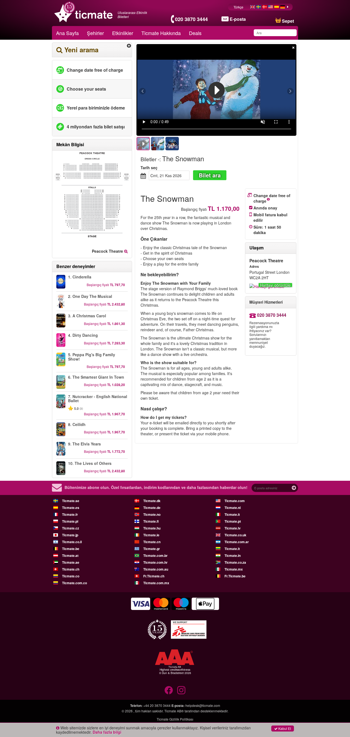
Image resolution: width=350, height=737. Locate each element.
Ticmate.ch (70, 569)
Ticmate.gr (151, 548)
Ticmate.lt (232, 548)
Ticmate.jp (70, 534)
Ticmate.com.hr (155, 562)
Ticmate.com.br (155, 555)
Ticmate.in (232, 555)
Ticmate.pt (232, 521)
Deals (195, 32)
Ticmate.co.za (235, 562)
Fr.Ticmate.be (235, 576)
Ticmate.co (70, 576)
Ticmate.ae (70, 562)
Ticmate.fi (151, 521)
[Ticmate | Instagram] (181, 690)
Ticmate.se (70, 500)
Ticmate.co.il (72, 541)
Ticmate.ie (151, 534)
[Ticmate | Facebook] (169, 690)
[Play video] (216, 90)
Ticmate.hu (152, 528)
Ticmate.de (152, 507)
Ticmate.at (70, 555)
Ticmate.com (234, 500)
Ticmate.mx (233, 569)
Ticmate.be (70, 548)
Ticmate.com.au (155, 569)
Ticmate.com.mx (156, 582)
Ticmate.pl (70, 521)
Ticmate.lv (232, 528)
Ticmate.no (152, 514)
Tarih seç (149, 167)
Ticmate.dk (152, 500)
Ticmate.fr (70, 514)
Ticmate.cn (152, 541)
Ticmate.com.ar (236, 541)
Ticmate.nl (232, 507)
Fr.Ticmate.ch (153, 576)
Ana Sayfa (67, 32)
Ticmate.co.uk (235, 534)
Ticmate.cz (70, 528)
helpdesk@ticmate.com (202, 705)
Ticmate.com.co (74, 582)
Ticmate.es (70, 507)
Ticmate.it (232, 514)
